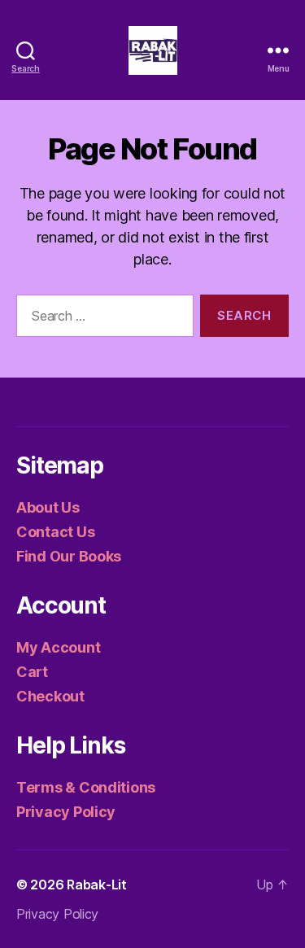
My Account (58, 647)
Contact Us (55, 531)
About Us (48, 507)
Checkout (50, 696)
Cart (32, 671)
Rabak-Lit (97, 884)
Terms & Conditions (85, 787)
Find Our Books (68, 556)
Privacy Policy (65, 811)
